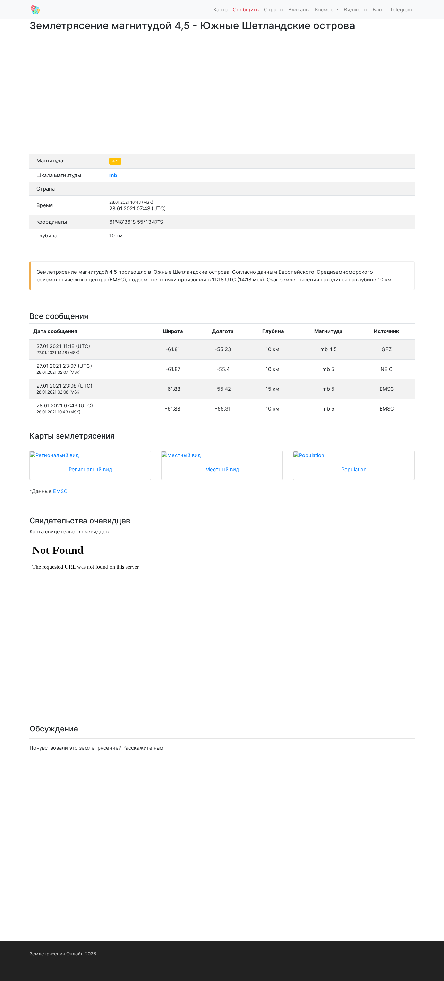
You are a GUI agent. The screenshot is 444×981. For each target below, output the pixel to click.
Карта (220, 10)
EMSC (60, 491)
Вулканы (299, 10)
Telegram (401, 10)
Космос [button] (325, 10)
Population (354, 469)
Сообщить (246, 10)
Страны (273, 10)
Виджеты (355, 10)
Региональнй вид (90, 469)
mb (113, 175)
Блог (379, 10)
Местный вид (222, 469)
